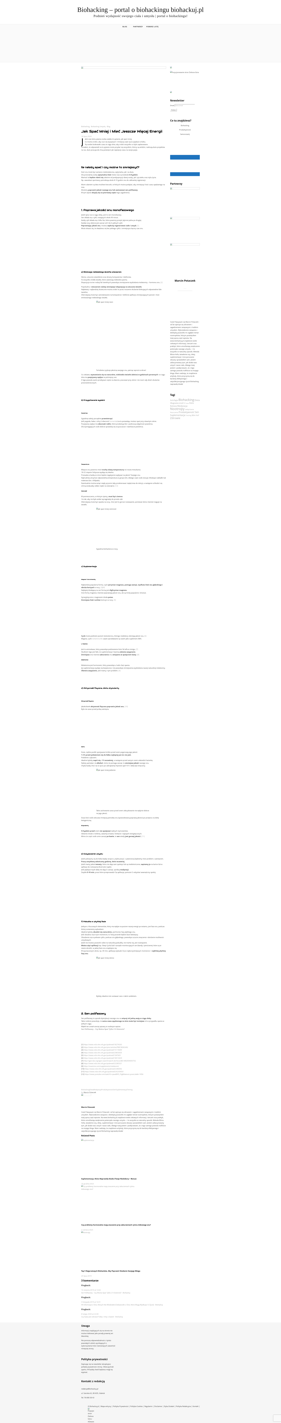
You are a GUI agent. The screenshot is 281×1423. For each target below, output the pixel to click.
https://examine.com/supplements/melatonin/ (101, 1066)
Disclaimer (158, 1406)
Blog (124, 27)
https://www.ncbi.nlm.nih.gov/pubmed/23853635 (103, 1053)
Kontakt (195, 1406)
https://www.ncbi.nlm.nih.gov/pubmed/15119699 (103, 1050)
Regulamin (148, 1406)
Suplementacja (121, 1089)
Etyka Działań (169, 1406)
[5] (115, 600)
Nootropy (177, 409)
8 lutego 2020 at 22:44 (89, 1314)
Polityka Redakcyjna (183, 1406)
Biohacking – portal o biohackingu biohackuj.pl (140, 9)
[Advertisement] (140, 45)
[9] (119, 670)
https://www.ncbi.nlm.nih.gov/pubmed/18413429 (103, 1058)
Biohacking (85, 126)
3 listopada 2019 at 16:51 (91, 1302)
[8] (138, 655)
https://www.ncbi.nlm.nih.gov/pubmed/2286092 (103, 1069)
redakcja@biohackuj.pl (89, 1389)
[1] (138, 225)
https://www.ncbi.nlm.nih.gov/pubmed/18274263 (103, 1044)
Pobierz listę (152, 27)
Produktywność (107, 1089)
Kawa (187, 403)
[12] (116, 486)
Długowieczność (177, 403)
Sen (114, 1089)
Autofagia (174, 400)
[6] (145, 636)
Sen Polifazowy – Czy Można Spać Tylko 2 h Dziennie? (103, 1029)
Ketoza (173, 405)
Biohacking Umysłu (98, 126)
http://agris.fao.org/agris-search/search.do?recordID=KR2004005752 (110, 1061)
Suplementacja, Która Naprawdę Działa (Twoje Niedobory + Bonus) (108, 1179)
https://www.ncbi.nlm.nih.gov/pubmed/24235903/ (104, 1071)
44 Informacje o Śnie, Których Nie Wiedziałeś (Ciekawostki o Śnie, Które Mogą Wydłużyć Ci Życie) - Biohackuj (122, 1305)
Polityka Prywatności (121, 1406)
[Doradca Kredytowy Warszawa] (185, 92)
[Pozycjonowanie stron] (185, 79)
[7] (137, 649)
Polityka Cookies (136, 1406)
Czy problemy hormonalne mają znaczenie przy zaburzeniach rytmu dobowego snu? (116, 1225)
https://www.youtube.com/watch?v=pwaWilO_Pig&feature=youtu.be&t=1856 (114, 1074)
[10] (126, 706)
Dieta (92, 1089)
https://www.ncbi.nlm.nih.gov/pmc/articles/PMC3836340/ (106, 1047)
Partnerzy (138, 27)
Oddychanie (189, 409)
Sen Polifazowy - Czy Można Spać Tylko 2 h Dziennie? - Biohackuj (105, 1293)
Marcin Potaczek (90, 1092)
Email (172, 105)
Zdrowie (175, 418)
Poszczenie (174, 412)
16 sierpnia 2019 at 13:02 (91, 1290)
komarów (113, 421)
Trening (129, 1089)
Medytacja (97, 1089)
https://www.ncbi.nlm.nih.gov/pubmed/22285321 (103, 1063)
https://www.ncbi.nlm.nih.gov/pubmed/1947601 (102, 1055)
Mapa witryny (106, 1406)
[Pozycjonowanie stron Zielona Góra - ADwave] (144, 1415)
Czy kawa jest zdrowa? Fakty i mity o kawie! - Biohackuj (102, 1317)
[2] (161, 282)
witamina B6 (97, 639)
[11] (143, 836)
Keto (191, 403)
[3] (102, 587)
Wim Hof (195, 415)
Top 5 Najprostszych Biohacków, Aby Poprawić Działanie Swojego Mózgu (110, 1271)
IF (184, 403)
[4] (104, 587)
